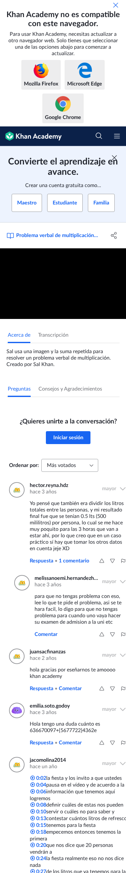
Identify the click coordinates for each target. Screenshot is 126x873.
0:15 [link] (40, 825)
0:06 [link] (40, 791)
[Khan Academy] (31, 136)
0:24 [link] (40, 858)
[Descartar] (115, 5)
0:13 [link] (40, 818)
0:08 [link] (40, 805)
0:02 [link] (40, 778)
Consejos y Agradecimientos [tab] (70, 389)
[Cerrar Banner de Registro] (114, 157)
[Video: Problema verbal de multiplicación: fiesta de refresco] (63, 283)
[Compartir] (114, 235)
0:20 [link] (40, 845)
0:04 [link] (40, 785)
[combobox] (69, 465)
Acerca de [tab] (19, 335)
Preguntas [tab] (19, 389)
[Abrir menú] (117, 136)
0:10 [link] (40, 811)
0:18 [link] (40, 832)
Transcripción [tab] (53, 335)
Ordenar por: (24, 465)
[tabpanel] (63, 355)
